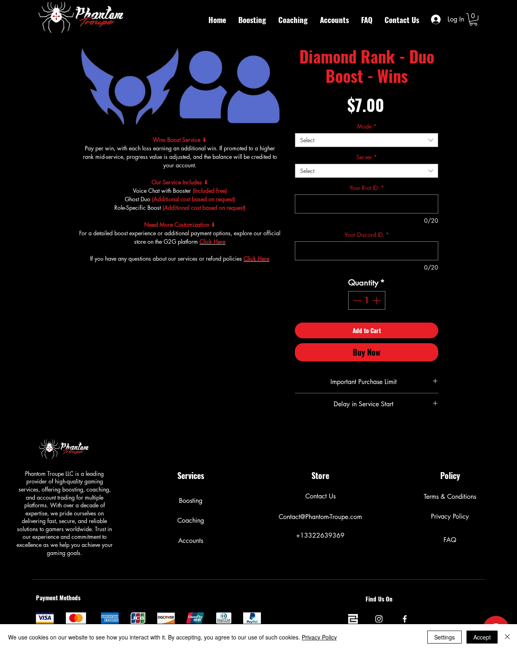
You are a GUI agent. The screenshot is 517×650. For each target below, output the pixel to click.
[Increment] (377, 300)
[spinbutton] (366, 300)
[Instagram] (379, 619)
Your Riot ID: (366, 187)
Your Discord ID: (367, 234)
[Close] (507, 637)
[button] (473, 19)
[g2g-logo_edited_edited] (353, 619)
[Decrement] (356, 300)
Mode (366, 126)
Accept (482, 637)
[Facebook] (405, 619)
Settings (444, 637)
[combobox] (366, 140)
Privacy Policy (319, 637)
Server (366, 157)
